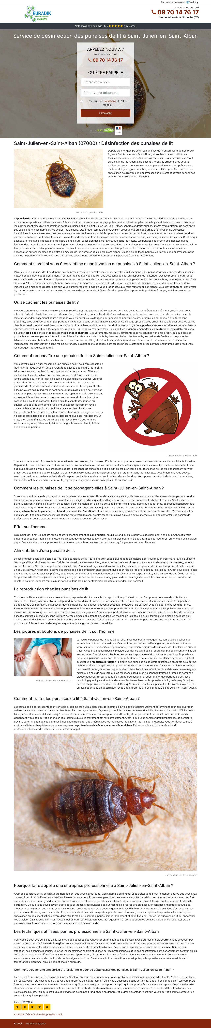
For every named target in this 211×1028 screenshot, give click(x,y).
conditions (110, 101)
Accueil (18, 1023)
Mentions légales (36, 1023)
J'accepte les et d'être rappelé (107, 102)
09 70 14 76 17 (177, 12)
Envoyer (105, 113)
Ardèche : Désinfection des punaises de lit (38, 1014)
